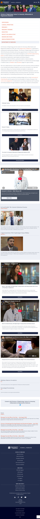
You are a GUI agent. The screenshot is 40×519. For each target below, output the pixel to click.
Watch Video (9, 197)
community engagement (6, 81)
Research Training (7, 29)
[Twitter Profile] (21, 497)
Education (19, 62)
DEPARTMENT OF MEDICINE (9, 42)
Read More (20, 109)
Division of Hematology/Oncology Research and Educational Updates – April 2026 (19, 423)
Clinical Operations (7, 24)
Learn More (20, 135)
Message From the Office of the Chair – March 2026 (12, 436)
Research (12, 62)
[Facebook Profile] (18, 497)
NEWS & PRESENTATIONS (8, 39)
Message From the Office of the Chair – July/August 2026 (14, 417)
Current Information (20, 160)
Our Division (5, 22)
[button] (39, 2)
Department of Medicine (25, 48)
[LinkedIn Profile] (15, 497)
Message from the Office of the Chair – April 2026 (12, 429)
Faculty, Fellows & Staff (9, 34)
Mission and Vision (7, 36)
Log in (20, 503)
